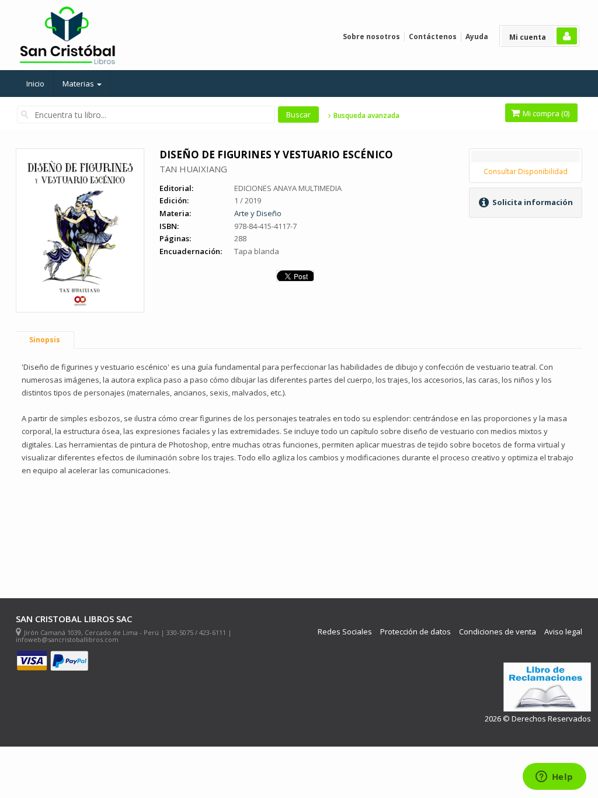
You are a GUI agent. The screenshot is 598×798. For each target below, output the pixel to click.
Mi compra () (545, 113)
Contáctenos (433, 36)
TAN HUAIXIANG (193, 169)
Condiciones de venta (497, 632)
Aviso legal (563, 632)
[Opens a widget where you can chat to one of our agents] (554, 777)
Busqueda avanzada (365, 115)
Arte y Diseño (257, 213)
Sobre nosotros (371, 36)
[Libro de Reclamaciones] (547, 687)
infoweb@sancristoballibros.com (67, 639)
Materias (79, 83)
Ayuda (476, 36)
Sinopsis (44, 340)
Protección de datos (415, 632)
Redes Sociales (345, 632)
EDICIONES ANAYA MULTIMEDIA (288, 188)
